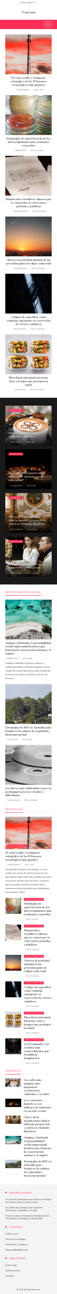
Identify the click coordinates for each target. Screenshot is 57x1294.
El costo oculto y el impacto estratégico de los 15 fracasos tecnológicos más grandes (28, 81)
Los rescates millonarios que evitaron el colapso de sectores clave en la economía (28, 1200)
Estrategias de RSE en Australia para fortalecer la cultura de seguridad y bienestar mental (28, 731)
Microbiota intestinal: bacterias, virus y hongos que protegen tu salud (28, 381)
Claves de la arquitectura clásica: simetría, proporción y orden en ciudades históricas (37, 1124)
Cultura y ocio (16, 410)
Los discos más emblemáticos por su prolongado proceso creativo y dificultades (28, 792)
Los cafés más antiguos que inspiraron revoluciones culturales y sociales (36, 1087)
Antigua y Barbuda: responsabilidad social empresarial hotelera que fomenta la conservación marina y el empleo (28, 648)
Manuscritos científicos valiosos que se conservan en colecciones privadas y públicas (28, 203)
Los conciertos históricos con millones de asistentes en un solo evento (37, 1106)
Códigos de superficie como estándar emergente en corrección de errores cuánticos (28, 320)
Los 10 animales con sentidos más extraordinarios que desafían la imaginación (36, 1051)
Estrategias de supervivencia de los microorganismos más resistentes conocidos (28, 142)
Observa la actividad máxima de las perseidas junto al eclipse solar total (28, 261)
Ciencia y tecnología (17, 846)
